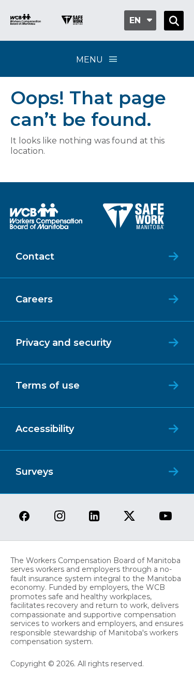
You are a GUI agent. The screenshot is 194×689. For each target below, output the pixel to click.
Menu (89, 60)
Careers (34, 299)
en (135, 20)
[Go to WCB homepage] (25, 20)
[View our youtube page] (165, 516)
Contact (35, 256)
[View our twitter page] (129, 516)
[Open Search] (174, 20)
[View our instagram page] (59, 516)
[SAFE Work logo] (133, 219)
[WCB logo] (46, 219)
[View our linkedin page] (94, 516)
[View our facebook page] (24, 516)
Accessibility (45, 429)
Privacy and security (63, 342)
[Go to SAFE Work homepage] (72, 21)
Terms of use (48, 385)
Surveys (34, 471)
